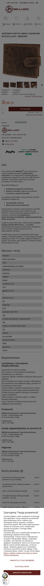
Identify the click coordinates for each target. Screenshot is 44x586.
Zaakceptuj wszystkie (22, 573)
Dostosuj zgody (22, 566)
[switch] (5, 582)
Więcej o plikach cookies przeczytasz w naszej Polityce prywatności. (20, 554)
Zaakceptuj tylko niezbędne (22, 560)
